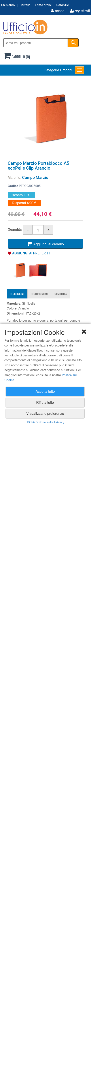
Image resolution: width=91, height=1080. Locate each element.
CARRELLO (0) (20, 56)
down (28, 230)
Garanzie (62, 5)
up (48, 230)
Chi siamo (8, 5)
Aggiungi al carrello (48, 243)
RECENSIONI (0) (39, 294)
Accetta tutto (45, 391)
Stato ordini (43, 5)
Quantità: (15, 229)
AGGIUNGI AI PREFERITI (30, 253)
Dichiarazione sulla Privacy (45, 422)
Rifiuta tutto (45, 402)
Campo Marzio (35, 177)
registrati (82, 10)
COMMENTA (61, 294)
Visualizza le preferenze (45, 413)
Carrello (25, 5)
